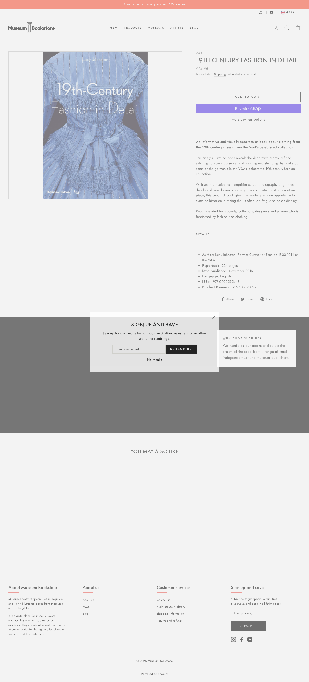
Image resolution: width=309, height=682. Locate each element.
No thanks (154, 358)
